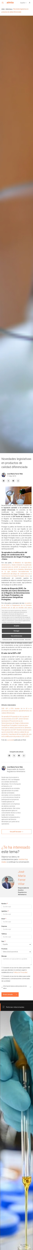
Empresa (4, 926)
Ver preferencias (16, 636)
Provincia (4, 949)
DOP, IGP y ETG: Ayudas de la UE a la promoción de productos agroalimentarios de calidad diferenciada (16, 711)
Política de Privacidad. (20, 972)
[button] (23, 3)
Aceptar (16, 626)
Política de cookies (7, 639)
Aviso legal (28, 639)
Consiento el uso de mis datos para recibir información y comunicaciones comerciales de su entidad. (15, 978)
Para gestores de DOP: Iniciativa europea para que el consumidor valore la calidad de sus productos (16, 732)
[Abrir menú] (2, 3)
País (2, 941)
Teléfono (4, 934)
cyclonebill (10, 740)
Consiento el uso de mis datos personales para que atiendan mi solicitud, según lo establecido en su (15, 970)
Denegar (16, 631)
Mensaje (4, 956)
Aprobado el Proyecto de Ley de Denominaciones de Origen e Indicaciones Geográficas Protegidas (15, 723)
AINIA (3, 9)
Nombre (4, 903)
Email (3, 918)
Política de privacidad (18, 639)
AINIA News (9, 9)
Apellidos (4, 911)
